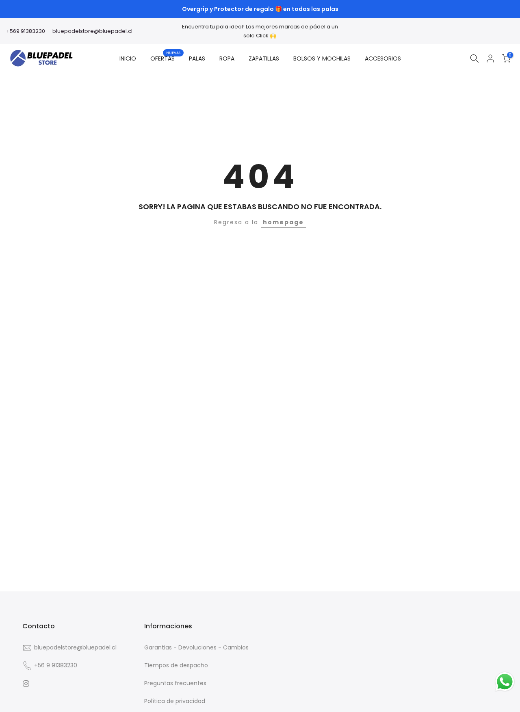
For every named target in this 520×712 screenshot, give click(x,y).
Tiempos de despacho (176, 665)
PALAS (197, 58)
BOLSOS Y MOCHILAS (322, 58)
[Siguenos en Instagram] (26, 683)
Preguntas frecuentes (175, 683)
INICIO (127, 58)
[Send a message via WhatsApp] (505, 682)
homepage (283, 222)
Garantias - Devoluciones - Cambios (196, 647)
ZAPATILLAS (264, 58)
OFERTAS (165, 58)
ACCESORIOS (383, 58)
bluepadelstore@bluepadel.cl (92, 31)
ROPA (226, 58)
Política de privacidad (174, 701)
